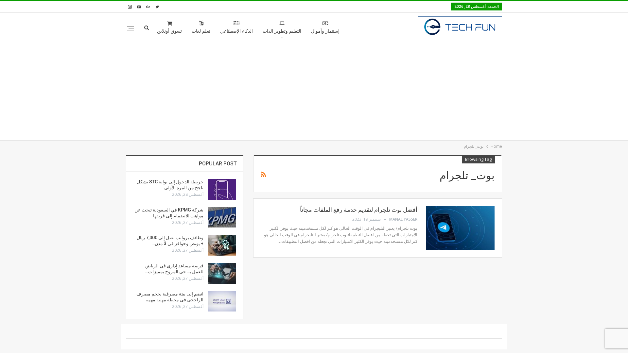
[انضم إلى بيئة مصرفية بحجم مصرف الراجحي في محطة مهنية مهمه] (222, 301)
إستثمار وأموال (325, 31)
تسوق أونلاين (169, 31)
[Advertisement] (314, 91)
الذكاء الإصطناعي (236, 31)
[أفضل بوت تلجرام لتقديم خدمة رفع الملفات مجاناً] (460, 228)
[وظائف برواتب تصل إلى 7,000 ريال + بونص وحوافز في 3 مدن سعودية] (222, 245)
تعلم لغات (201, 31)
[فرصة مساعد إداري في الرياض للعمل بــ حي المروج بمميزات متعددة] (222, 273)
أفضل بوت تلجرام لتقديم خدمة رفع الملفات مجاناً (358, 209)
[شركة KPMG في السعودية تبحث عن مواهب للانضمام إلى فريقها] (222, 217)
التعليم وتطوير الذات (282, 31)
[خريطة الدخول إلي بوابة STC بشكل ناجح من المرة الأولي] (222, 189)
